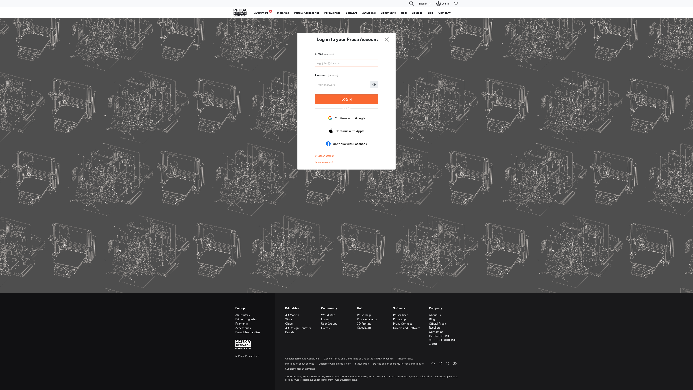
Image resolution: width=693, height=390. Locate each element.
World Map (328, 315)
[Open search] (411, 4)
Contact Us (436, 331)
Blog (432, 319)
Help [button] (404, 12)
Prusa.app (399, 319)
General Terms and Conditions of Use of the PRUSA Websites (359, 358)
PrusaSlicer (400, 315)
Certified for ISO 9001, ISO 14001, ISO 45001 (442, 340)
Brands (289, 332)
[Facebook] (433, 364)
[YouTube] (455, 364)
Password (326, 75)
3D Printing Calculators (364, 325)
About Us (435, 315)
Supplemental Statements (300, 368)
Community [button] (388, 12)
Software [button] (351, 12)
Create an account (324, 155)
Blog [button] (430, 12)
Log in (346, 99)
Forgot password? (324, 162)
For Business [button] (332, 12)
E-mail (324, 53)
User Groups (329, 323)
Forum (325, 319)
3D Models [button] (369, 12)
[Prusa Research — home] (240, 13)
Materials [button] (283, 12)
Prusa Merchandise (247, 332)
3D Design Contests (298, 328)
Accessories (243, 328)
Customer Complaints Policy (335, 363)
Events (325, 328)
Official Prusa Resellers (437, 325)
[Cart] (456, 4)
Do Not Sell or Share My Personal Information (398, 363)
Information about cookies (299, 363)
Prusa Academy (367, 319)
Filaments (241, 323)
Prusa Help (364, 315)
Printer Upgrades (246, 319)
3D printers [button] (262, 12)
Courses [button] (417, 12)
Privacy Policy (405, 358)
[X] (447, 364)
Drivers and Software (406, 328)
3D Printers (242, 315)
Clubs (289, 323)
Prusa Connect (402, 323)
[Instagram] (440, 364)
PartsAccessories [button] (306, 12)
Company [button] (444, 12)
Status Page (362, 363)
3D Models (292, 315)
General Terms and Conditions (302, 358)
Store (288, 319)
